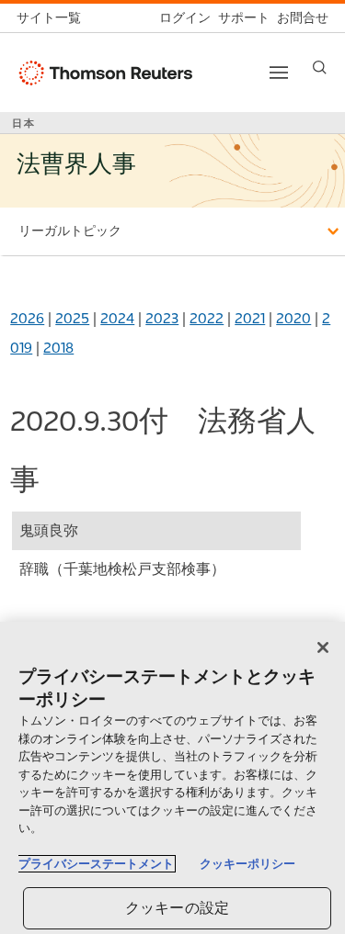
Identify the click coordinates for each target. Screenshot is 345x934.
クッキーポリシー (247, 864)
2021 (250, 318)
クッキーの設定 (177, 908)
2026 (27, 318)
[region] (172, 778)
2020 (293, 318)
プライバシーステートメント (96, 864)
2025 (72, 318)
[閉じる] (323, 647)
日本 (24, 123)
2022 (207, 318)
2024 (117, 318)
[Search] (320, 67)
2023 (161, 318)
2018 (58, 347)
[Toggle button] (279, 72)
